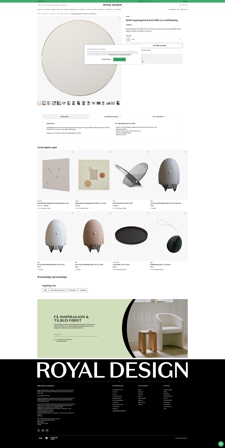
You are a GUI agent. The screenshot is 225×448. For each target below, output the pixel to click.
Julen (165, 408)
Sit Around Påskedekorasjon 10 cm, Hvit (51, 264)
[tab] (65, 116)
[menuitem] (40, 9)
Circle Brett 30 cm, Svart (121, 264)
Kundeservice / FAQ (117, 389)
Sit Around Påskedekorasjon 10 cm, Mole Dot (165, 203)
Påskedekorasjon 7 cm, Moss (160, 264)
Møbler (140, 389)
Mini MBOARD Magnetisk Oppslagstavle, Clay (53, 203)
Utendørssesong (168, 396)
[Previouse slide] (40, 58)
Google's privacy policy (125, 54)
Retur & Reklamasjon (117, 404)
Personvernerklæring (117, 400)
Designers (115, 408)
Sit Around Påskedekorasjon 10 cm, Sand (89, 264)
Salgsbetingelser (116, 398)
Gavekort (114, 391)
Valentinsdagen (168, 389)
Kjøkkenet (140, 400)
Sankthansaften (168, 400)
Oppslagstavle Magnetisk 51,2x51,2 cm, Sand (90, 203)
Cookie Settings (106, 59)
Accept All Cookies (119, 59)
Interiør (140, 396)
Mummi (166, 398)
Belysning (140, 391)
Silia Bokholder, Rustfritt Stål (122, 203)
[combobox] (185, 1)
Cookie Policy (115, 406)
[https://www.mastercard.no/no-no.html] (46, 438)
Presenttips (166, 394)
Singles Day (167, 402)
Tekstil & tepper (142, 398)
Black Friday (167, 404)
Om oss (114, 394)
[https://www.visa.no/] (40, 438)
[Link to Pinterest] (47, 430)
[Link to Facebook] (38, 430)
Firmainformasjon (117, 396)
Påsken (165, 391)
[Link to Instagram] (42, 430)
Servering (140, 394)
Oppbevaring (141, 402)
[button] (185, 1)
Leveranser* (115, 402)
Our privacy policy (113, 54)
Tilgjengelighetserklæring (119, 410)
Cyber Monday (167, 406)
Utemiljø (140, 404)
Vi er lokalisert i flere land (43, 395)
